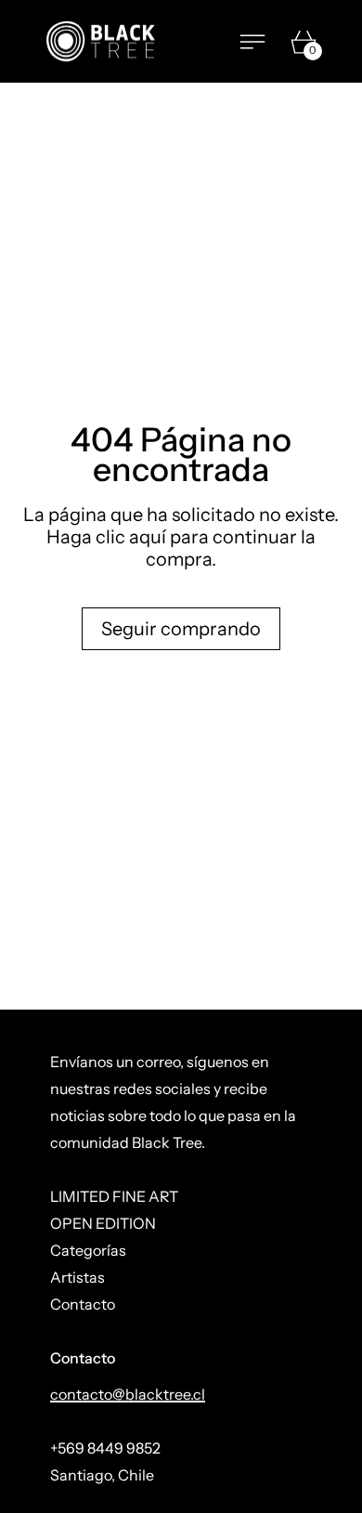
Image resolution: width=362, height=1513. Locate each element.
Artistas (77, 1277)
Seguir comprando (181, 629)
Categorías (88, 1250)
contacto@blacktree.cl (127, 1394)
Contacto (82, 1304)
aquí (147, 537)
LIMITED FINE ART (114, 1196)
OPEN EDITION (103, 1223)
